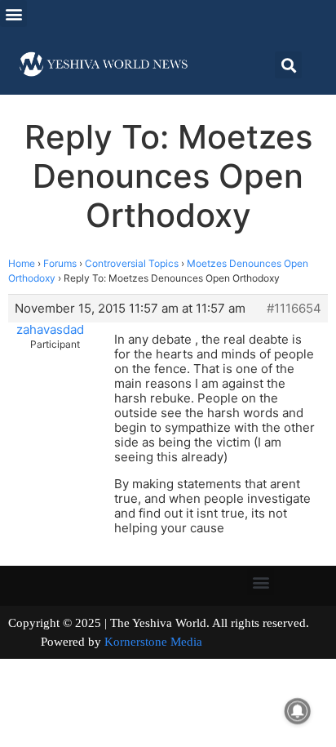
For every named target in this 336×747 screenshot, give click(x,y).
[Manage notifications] (298, 711)
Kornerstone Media (153, 641)
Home (21, 263)
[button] (13, 13)
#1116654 (294, 308)
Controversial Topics (132, 263)
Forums (60, 263)
